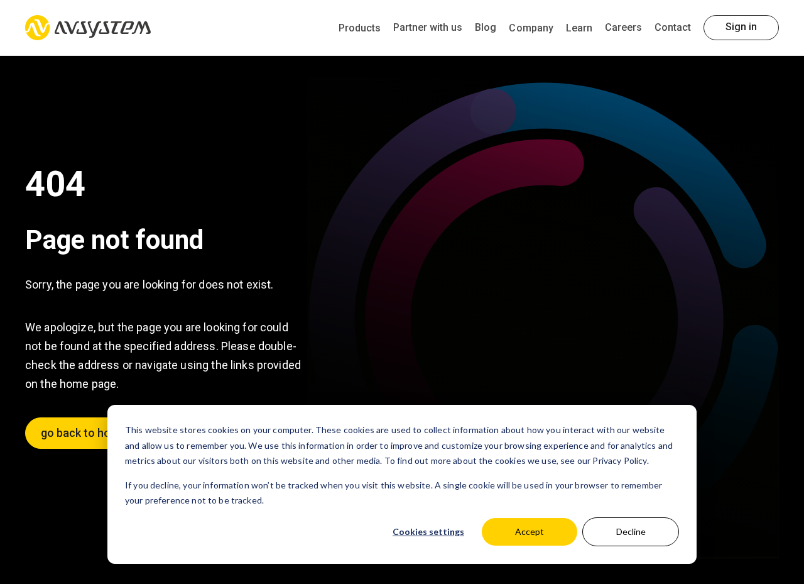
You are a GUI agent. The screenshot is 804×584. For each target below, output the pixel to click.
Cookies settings (428, 531)
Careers (623, 27)
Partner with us (427, 27)
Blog (485, 27)
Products (360, 28)
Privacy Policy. (620, 460)
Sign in (741, 27)
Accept (529, 531)
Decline (631, 531)
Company (531, 28)
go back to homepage (96, 432)
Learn (579, 28)
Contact (673, 27)
